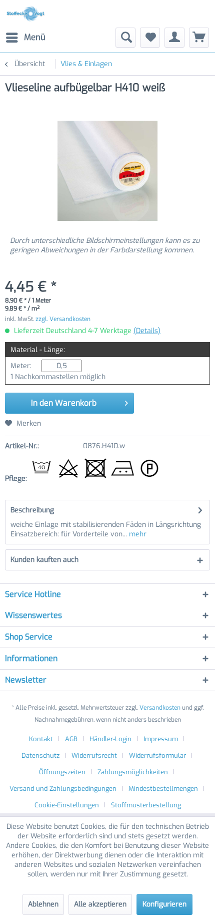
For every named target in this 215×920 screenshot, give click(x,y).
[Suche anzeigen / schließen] (126, 38)
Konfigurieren (164, 904)
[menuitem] (25, 38)
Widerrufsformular (157, 755)
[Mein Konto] (174, 38)
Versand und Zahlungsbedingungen (63, 788)
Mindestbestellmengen (163, 788)
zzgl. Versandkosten (63, 319)
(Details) (147, 331)
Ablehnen (43, 904)
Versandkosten (160, 708)
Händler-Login (111, 739)
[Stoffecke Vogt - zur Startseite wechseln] (27, 14)
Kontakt (41, 739)
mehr (136, 534)
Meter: (21, 366)
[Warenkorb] (199, 38)
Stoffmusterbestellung (146, 805)
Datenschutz (41, 755)
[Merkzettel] (150, 38)
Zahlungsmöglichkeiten (133, 772)
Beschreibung (32, 510)
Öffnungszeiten (62, 772)
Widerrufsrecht (94, 755)
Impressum (161, 739)
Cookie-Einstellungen (66, 805)
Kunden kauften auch (44, 559)
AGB (71, 739)
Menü (35, 37)
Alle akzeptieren (100, 904)
